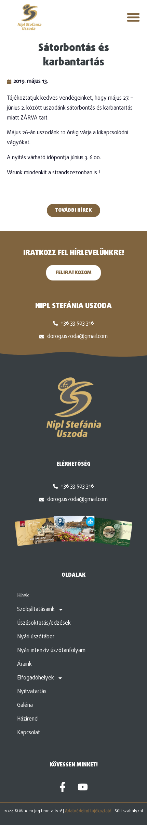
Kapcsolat (28, 733)
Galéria (25, 705)
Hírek (23, 596)
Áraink (24, 664)
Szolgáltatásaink (36, 609)
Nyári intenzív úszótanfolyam (51, 651)
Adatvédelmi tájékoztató (88, 811)
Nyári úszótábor (35, 637)
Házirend (27, 719)
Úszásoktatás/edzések (44, 623)
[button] (133, 17)
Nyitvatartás (31, 692)
